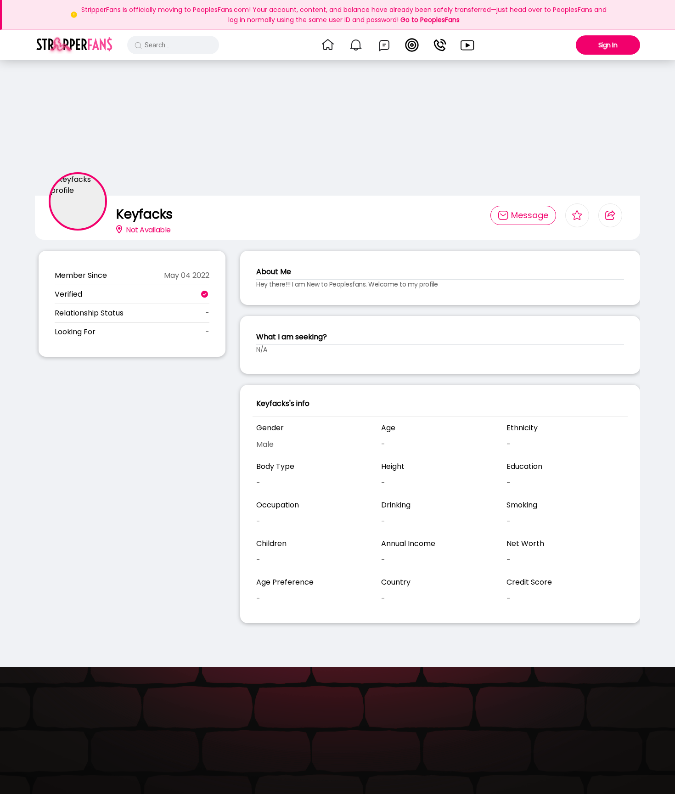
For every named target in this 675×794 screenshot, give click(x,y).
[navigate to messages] (384, 45)
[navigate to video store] (467, 45)
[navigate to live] (412, 45)
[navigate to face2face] (440, 45)
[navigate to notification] (356, 45)
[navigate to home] (328, 45)
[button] (74, 45)
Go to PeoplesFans (430, 19)
